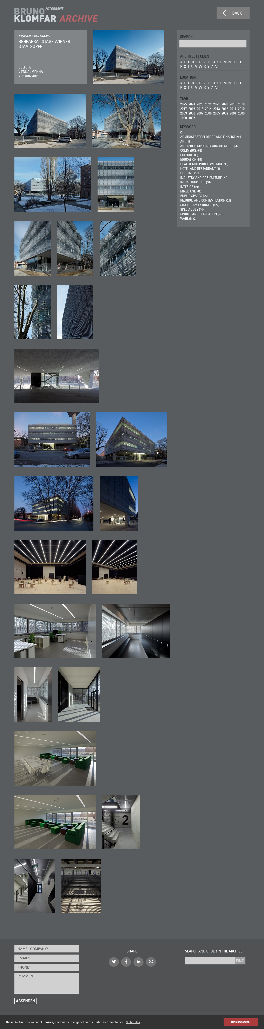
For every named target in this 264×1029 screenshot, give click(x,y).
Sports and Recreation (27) (201, 214)
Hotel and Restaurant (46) (200, 168)
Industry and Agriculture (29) (203, 178)
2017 (183, 108)
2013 (216, 108)
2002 (225, 113)
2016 (192, 108)
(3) (181, 132)
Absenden (25, 1000)
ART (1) (185, 141)
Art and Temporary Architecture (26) (209, 146)
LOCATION (188, 77)
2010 (241, 108)
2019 (233, 104)
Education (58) (191, 159)
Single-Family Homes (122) (199, 205)
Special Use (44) (192, 209)
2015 (200, 108)
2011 (233, 108)
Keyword (188, 126)
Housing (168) (190, 173)
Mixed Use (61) (190, 191)
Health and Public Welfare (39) (204, 164)
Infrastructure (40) (195, 182)
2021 (216, 104)
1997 (192, 117)
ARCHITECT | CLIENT (195, 56)
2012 (225, 108)
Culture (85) (189, 155)
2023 (200, 104)
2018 (241, 104)
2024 (192, 104)
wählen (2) (188, 218)
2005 (216, 113)
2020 (225, 104)
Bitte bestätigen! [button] (241, 1022)
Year (184, 98)
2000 (241, 113)
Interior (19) (189, 187)
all (217, 66)
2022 (208, 104)
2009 (183, 113)
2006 (208, 113)
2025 (183, 104)
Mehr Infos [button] (133, 1022)
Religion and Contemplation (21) (205, 200)
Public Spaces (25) (193, 196)
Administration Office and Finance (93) (210, 137)
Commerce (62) (191, 150)
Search (186, 36)
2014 (208, 108)
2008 (192, 113)
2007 (200, 113)
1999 (183, 117)
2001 (233, 113)
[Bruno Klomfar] (56, 14)
